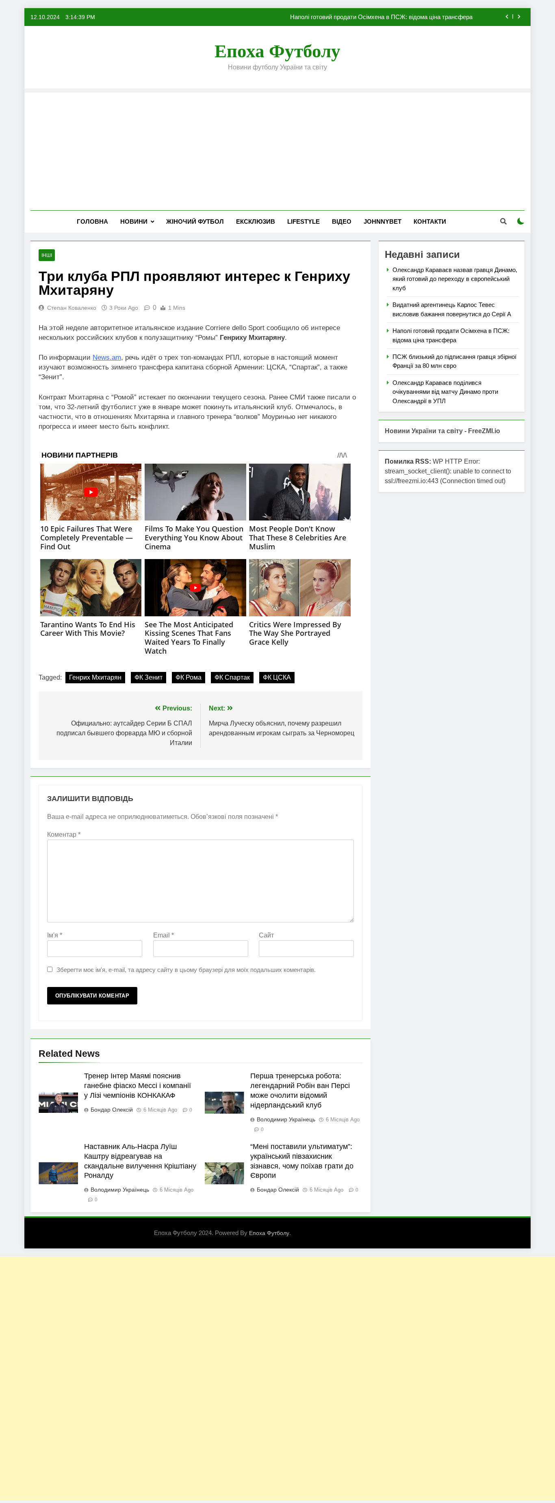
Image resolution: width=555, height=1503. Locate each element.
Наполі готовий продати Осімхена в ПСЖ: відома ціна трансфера (381, 17)
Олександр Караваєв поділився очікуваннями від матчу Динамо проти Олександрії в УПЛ (445, 391)
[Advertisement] (277, 149)
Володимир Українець (286, 1119)
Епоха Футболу (277, 51)
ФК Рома (189, 677)
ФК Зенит (148, 677)
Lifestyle (303, 221)
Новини (133, 221)
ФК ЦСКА (277, 677)
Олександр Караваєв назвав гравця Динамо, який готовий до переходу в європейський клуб (454, 279)
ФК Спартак (232, 677)
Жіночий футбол (195, 221)
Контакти (430, 221)
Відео (341, 221)
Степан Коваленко (71, 307)
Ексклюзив (255, 221)
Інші (46, 255)
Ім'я (54, 935)
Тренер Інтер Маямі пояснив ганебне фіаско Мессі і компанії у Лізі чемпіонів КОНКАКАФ (137, 1085)
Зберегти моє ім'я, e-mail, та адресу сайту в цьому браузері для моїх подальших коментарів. (186, 969)
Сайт (266, 935)
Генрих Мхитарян (95, 677)
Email (163, 935)
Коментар (63, 834)
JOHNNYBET (382, 221)
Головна (92, 221)
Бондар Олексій (112, 1109)
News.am (107, 357)
